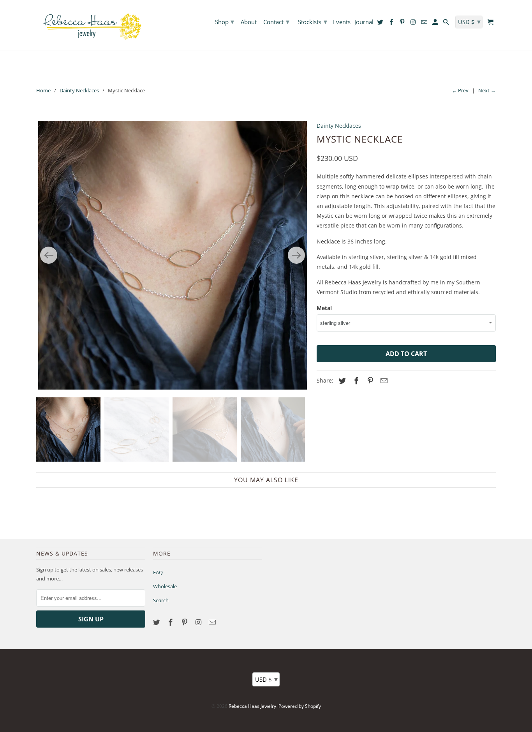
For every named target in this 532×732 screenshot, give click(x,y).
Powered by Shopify (299, 706)
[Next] (296, 255)
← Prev (460, 90)
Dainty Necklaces (79, 90)
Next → (487, 90)
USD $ (266, 679)
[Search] (446, 23)
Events (342, 22)
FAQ (158, 572)
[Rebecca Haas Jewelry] (90, 25)
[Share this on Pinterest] (369, 380)
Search (161, 600)
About (249, 22)
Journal (363, 22)
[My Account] (435, 23)
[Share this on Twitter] (341, 380)
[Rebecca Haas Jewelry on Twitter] (157, 622)
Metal (324, 308)
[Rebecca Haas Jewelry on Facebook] (171, 622)
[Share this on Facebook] (355, 380)
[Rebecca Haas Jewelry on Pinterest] (185, 622)
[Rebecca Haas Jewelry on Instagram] (199, 622)
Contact (276, 21)
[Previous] (48, 255)
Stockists (312, 21)
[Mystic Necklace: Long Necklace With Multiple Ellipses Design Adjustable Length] (172, 255)
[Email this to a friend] (383, 380)
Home (43, 90)
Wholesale (165, 586)
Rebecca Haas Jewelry (252, 706)
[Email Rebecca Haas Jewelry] (213, 622)
